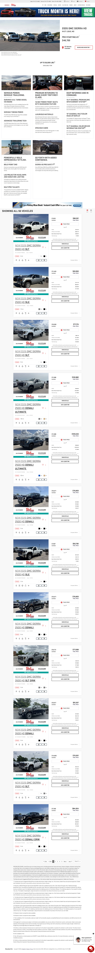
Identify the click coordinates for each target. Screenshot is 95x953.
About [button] (75, 5)
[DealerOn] (9, 949)
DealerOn (24, 949)
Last (70, 861)
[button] (47, 227)
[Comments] (38, 260)
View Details (65, 244)
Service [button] (59, 5)
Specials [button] (55, 5)
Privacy (31, 949)
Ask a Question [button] (65, 248)
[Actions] (45, 247)
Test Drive (88, 5)
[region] (65, 235)
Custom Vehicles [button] (81, 5)
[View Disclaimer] (28, 260)
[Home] (43, 5)
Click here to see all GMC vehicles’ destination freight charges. (35, 883)
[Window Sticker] (44, 260)
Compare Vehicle (74, 260)
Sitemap (28, 949)
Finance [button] (71, 5)
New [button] (45, 5)
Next (65, 861)
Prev (50, 861)
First (45, 861)
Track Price (66, 224)
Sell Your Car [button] (65, 5)
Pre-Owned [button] (50, 5)
